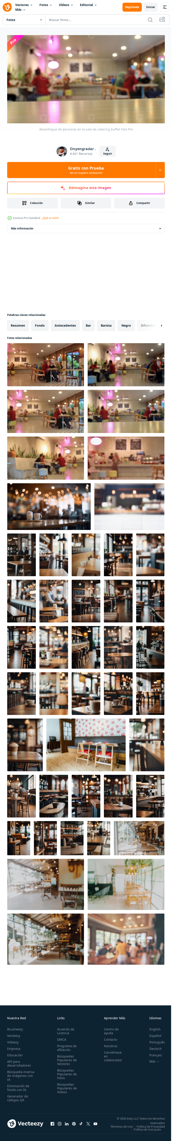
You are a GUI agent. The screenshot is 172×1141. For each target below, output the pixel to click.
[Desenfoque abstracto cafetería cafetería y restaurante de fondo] (139, 836)
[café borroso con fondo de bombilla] (129, 504)
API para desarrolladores (19, 1061)
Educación (15, 1053)
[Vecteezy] (7, 7)
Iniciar (150, 7)
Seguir (107, 153)
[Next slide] (154, 323)
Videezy (13, 1040)
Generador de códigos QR (17, 1096)
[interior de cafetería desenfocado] (21, 553)
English (151, 1027)
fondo (40, 323)
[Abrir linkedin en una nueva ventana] (67, 1123)
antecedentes (65, 323)
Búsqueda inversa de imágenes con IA (20, 1074)
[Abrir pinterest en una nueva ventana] (74, 1123)
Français (152, 1053)
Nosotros (108, 1044)
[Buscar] (150, 19)
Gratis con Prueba (86, 170)
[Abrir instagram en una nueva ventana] (59, 1123)
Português (153, 1040)
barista (106, 323)
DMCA (60, 1037)
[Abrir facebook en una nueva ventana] (52, 1123)
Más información (22, 227)
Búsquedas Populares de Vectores (65, 1058)
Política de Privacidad (147, 1127)
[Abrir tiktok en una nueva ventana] (81, 1123)
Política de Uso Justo (144, 1130)
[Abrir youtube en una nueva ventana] (95, 1123)
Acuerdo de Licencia (64, 1029)
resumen (18, 323)
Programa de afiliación (65, 1046)
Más (18, 9)
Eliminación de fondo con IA (18, 1086)
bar (88, 323)
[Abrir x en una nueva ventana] (88, 1123)
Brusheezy (15, 1027)
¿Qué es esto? (50, 218)
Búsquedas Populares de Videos (65, 1086)
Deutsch (152, 1046)
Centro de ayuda (108, 1029)
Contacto (108, 1037)
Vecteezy (13, 1034)
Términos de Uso (150, 1124)
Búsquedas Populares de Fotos (65, 1072)
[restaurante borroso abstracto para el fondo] (86, 743)
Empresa (13, 1046)
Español (152, 1034)
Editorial (86, 5)
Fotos (43, 5)
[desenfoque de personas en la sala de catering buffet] (45, 363)
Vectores (22, 5)
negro (126, 323)
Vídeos (64, 5)
